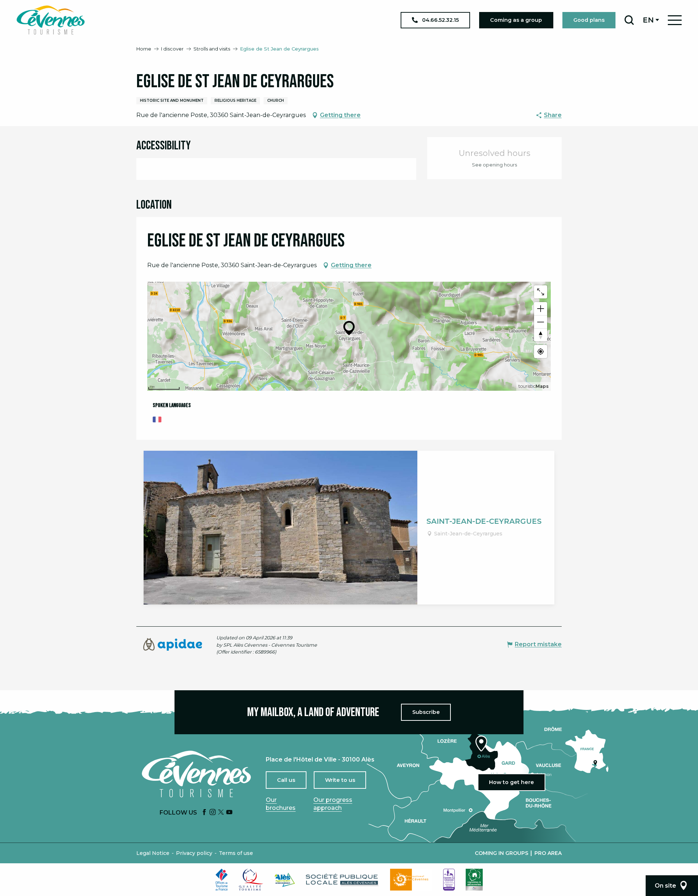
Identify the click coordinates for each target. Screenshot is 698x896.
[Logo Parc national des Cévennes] (411, 880)
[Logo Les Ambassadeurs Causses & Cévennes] (449, 880)
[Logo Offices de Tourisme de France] (222, 880)
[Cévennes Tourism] (50, 20)
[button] (629, 20)
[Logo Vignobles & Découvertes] (474, 880)
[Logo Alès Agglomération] (284, 880)
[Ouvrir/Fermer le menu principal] (675, 20)
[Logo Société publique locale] (342, 880)
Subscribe (426, 712)
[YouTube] (229, 812)
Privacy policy (194, 853)
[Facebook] (204, 812)
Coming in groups (501, 853)
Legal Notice (152, 853)
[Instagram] (212, 812)
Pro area (548, 853)
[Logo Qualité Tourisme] (251, 880)
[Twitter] (221, 812)
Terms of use (236, 853)
